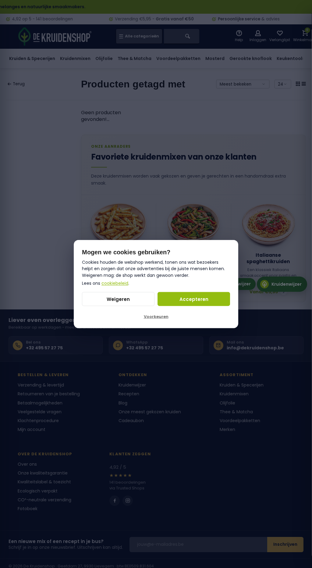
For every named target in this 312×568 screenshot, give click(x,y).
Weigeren (118, 299)
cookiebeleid (114, 283)
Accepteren (193, 299)
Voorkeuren (156, 316)
